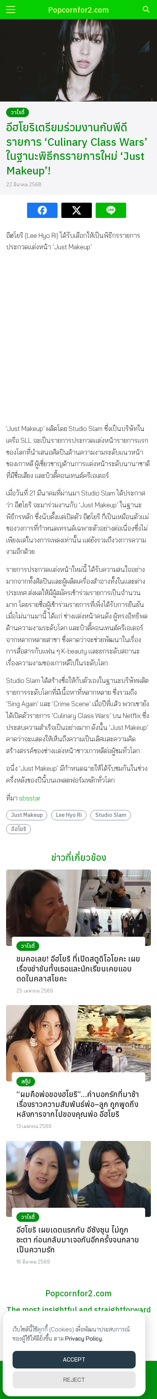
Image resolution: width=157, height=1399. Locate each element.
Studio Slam (111, 814)
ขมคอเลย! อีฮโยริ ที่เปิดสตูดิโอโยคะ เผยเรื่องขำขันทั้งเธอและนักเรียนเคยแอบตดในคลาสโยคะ (78, 969)
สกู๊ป (25, 1081)
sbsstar (30, 798)
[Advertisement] (78, 337)
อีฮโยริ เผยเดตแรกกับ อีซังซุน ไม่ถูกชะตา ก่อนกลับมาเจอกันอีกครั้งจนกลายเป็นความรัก (77, 1240)
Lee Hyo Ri (69, 814)
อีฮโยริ (18, 829)
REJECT (74, 1379)
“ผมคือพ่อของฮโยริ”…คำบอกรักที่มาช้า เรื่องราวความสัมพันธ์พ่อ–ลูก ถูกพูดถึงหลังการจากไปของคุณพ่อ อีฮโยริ (77, 1104)
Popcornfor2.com (78, 10)
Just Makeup (27, 814)
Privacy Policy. (84, 1338)
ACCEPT (74, 1359)
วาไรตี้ (17, 112)
